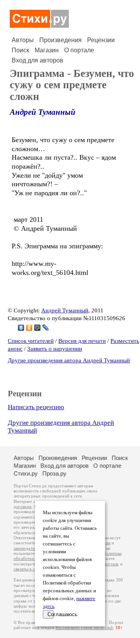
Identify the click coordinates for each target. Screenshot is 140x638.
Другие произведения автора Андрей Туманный (69, 360)
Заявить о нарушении (54, 349)
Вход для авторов (37, 60)
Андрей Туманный (42, 112)
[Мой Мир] (37, 328)
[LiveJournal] (46, 328)
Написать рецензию (36, 407)
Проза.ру (54, 473)
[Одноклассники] (29, 328)
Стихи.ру (26, 473)
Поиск (20, 50)
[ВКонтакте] (21, 328)
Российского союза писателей (84, 628)
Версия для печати (82, 341)
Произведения (60, 40)
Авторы (23, 40)
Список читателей (31, 341)
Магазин (47, 50)
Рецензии (101, 40)
